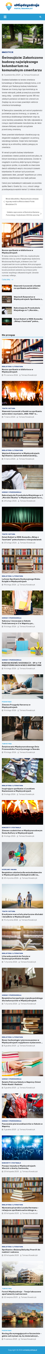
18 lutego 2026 (10, 585)
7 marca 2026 (9, 417)
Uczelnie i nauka (9, 869)
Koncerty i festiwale (11, 827)
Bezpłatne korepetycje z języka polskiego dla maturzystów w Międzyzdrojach (22, 999)
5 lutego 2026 (10, 794)
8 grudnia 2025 (10, 1046)
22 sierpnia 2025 (11, 1297)
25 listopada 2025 (11, 1171)
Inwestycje (7, 52)
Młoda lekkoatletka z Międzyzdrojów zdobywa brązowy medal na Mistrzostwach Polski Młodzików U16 (22, 201)
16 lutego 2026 (10, 627)
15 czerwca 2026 (11, 375)
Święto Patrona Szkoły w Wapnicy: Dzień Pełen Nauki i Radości (21, 1083)
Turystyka (7, 744)
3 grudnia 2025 (10, 1088)
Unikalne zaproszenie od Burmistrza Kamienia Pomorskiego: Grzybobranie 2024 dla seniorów (22, 213)
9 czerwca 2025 (10, 1339)
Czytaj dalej (6, 279)
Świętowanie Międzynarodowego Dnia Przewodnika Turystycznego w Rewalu (21, 748)
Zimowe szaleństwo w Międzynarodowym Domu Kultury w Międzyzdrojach (22, 831)
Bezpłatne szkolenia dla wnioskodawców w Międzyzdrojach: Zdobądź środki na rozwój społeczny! (22, 874)
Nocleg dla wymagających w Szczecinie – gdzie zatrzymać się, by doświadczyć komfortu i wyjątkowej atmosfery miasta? (22, 1337)
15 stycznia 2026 (11, 920)
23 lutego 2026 (10, 543)
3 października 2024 (12, 75)
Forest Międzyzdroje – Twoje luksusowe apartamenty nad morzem (21, 1293)
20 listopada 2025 (11, 1213)
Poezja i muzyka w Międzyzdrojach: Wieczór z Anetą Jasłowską (19, 1167)
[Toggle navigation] (5, 17)
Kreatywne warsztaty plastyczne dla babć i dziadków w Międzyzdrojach (22, 915)
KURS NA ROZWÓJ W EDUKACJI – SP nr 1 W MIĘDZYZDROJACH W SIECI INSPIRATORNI (21, 664)
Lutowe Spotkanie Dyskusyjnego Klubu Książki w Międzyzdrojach (21, 580)
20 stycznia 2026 (11, 878)
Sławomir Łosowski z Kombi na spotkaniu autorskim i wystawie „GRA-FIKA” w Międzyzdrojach (27, 289)
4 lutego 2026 (10, 836)
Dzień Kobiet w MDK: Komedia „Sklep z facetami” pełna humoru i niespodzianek (28, 321)
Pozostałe (7, 702)
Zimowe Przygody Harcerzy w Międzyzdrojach (16, 706)
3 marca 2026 (10, 459)
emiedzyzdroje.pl (30, 1350)
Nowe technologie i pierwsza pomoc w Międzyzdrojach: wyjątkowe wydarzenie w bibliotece (22, 1042)
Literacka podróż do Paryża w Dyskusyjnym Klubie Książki (16, 957)
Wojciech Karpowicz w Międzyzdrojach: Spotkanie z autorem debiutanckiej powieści (28, 300)
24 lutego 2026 (10, 501)
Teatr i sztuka (8, 408)
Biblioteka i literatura (12, 366)
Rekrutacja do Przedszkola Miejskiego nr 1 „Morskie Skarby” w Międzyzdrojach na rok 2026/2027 (28, 311)
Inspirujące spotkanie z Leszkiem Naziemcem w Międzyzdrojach (18, 790)
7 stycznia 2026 (10, 962)
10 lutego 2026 (10, 752)
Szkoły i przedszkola (11, 492)
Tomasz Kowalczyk (31, 75)
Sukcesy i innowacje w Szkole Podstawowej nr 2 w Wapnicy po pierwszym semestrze (17, 623)
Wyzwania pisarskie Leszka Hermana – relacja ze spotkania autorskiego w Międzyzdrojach (20, 1210)
